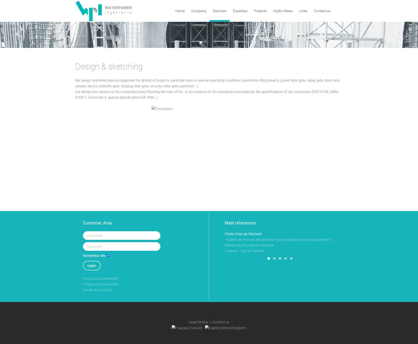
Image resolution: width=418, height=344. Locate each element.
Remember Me (94, 256)
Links (303, 10)
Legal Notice (198, 322)
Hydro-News (283, 10)
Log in (92, 265)
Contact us (322, 10)
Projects (260, 10)
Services (219, 10)
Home (180, 10)
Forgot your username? (101, 284)
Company (198, 10)
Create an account (97, 290)
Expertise (240, 10)
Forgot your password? (101, 279)
